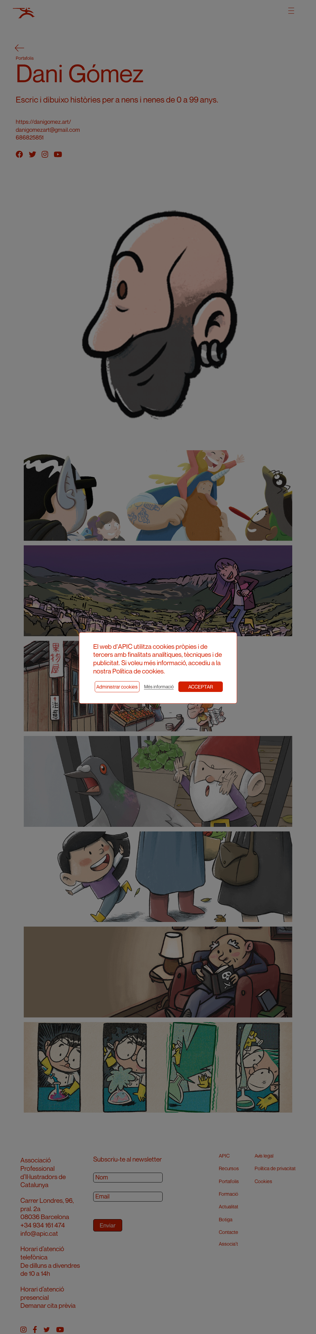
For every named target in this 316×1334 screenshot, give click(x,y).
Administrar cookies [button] (117, 687)
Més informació (159, 686)
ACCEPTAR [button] (200, 687)
